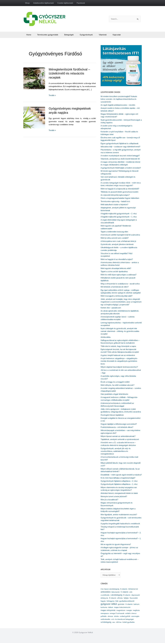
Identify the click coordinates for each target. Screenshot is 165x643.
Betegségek (69, 35)
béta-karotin (115, 592)
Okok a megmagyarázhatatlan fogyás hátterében (120, 198)
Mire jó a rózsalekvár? (109, 500)
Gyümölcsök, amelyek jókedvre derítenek (117, 244)
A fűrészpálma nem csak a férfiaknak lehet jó (118, 241)
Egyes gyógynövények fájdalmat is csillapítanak (119, 143)
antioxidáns (106, 592)
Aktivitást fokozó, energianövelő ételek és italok (119, 493)
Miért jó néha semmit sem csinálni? (115, 238)
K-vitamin (129, 604)
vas (113, 622)
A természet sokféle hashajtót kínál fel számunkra (120, 235)
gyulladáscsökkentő (126, 601)
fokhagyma (110, 601)
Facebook (81, 3)
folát (116, 601)
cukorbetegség (116, 595)
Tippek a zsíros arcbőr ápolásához (114, 271)
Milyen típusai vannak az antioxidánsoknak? (118, 436)
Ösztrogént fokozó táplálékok (112, 415)
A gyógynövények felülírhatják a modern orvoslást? (121, 168)
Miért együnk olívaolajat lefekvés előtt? (116, 268)
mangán (129, 610)
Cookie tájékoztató (65, 3)
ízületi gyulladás (128, 622)
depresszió (135, 595)
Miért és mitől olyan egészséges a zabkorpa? (118, 275)
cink (130, 592)
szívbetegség (106, 622)
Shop (27, 3)
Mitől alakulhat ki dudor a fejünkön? (114, 204)
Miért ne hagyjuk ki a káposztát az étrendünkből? (120, 189)
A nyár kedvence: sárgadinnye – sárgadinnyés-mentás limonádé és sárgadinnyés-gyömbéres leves (119, 361)
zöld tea (118, 622)
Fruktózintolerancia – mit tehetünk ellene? (117, 427)
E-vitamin (112, 598)
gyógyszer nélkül (109, 604)
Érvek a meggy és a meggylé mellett (115, 382)
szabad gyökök (125, 616)
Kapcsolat (117, 35)
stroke (116, 616)
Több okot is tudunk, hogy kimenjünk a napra (118, 346)
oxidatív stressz (130, 613)
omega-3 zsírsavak (117, 613)
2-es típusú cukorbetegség (110, 589)
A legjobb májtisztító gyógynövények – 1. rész (119, 217)
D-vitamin (126, 595)
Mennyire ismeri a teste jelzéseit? (114, 496)
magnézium (120, 610)
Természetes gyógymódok (47, 35)
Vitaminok (103, 35)
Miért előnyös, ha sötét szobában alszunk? (117, 385)
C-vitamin (124, 592)
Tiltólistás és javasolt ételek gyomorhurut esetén (119, 192)
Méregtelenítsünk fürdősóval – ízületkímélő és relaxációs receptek (69, 73)
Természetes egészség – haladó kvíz (115, 201)
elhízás (120, 598)
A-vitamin (123, 589)
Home (28, 35)
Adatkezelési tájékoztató (43, 3)
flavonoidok (134, 598)
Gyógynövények (86, 35)
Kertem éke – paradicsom (111, 308)
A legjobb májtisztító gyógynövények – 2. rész (119, 214)
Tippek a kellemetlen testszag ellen (114, 232)
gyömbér (121, 604)
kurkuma (104, 607)
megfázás (136, 610)
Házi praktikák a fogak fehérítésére (114, 394)
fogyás (103, 601)
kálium (110, 607)
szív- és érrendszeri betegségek (122, 619)
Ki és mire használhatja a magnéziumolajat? (118, 478)
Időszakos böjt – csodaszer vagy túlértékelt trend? (120, 147)
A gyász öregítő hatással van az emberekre (118, 355)
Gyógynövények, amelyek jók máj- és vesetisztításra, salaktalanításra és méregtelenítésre (116, 451)
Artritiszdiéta (105, 337)
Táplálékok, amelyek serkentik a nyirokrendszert (120, 439)
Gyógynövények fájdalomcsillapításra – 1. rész (119, 484)
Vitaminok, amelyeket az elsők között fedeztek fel (120, 159)
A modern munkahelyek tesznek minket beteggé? (120, 156)
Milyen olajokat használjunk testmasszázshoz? (119, 367)
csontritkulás (105, 595)
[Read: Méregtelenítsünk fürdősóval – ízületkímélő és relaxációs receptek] (40, 78)
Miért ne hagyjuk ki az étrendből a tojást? (117, 259)
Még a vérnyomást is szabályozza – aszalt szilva (120, 284)
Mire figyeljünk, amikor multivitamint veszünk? (119, 515)
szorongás (135, 616)
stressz (110, 616)
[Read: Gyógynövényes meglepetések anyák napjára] (38, 117)
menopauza (105, 613)
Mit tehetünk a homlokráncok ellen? (115, 287)
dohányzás (104, 598)
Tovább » (52, 95)
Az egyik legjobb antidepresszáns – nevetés (118, 105)
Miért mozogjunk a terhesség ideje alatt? (116, 296)
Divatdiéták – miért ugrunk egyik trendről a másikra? (121, 475)
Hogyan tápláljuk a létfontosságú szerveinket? (119, 424)
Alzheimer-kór (133, 589)
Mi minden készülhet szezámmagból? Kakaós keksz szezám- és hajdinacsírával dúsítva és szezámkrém (119, 99)
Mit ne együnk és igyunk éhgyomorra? (116, 544)
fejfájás (126, 598)
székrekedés (105, 619)
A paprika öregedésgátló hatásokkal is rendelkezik (120, 524)
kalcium (136, 604)
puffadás (104, 616)
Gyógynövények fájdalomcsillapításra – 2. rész (119, 481)
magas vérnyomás (108, 610)
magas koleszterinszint (122, 607)
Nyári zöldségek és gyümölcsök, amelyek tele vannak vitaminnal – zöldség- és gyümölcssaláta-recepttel (120, 331)
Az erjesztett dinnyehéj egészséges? (115, 195)
